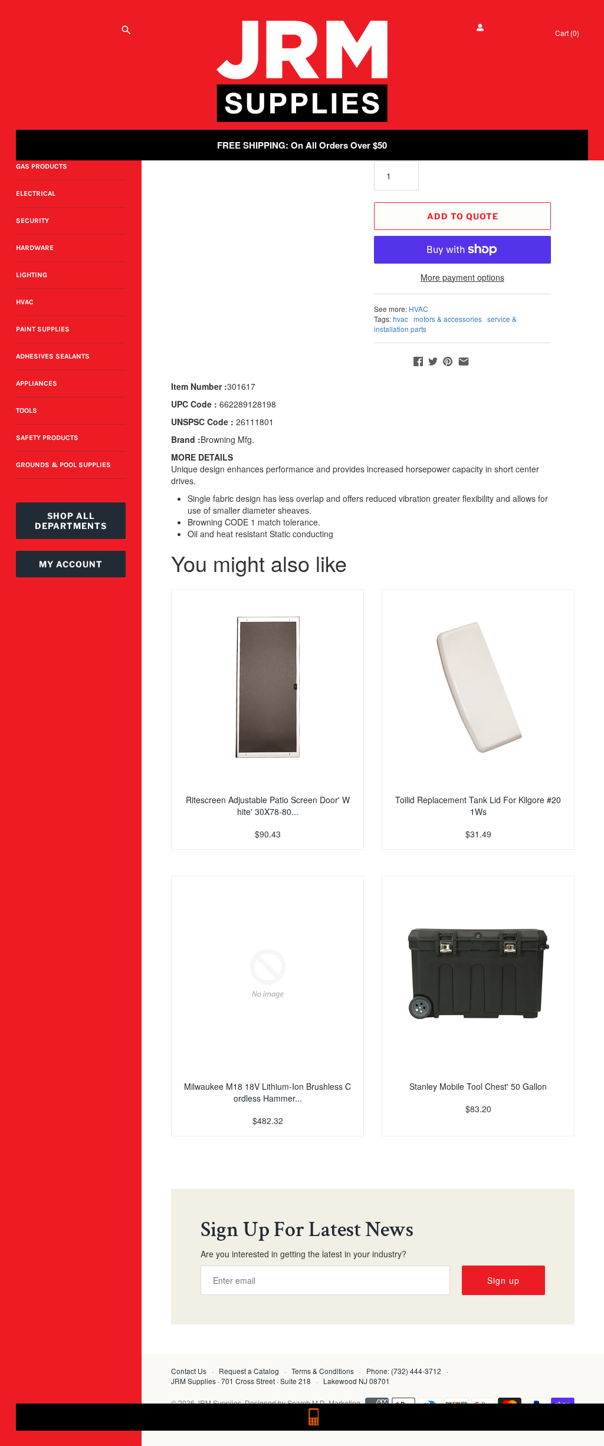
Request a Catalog (249, 1371)
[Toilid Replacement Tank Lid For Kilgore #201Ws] (478, 687)
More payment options (462, 277)
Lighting (31, 275)
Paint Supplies (43, 329)
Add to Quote (462, 216)
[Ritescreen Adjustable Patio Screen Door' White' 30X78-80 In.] (267, 687)
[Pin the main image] (447, 361)
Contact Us (188, 1371)
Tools (26, 410)
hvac (400, 319)
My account (71, 564)
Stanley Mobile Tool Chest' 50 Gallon (478, 1086)
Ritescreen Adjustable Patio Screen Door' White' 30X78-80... (268, 805)
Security (32, 220)
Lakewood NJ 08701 (356, 1381)
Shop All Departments (71, 521)
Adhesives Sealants (53, 356)
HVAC (25, 302)
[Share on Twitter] (433, 361)
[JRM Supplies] (301, 71)
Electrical (35, 193)
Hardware (35, 248)
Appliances (36, 383)
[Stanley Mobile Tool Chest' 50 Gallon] (478, 973)
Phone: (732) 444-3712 (403, 1371)
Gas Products (41, 166)
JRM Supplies (218, 1403)
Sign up (503, 1280)
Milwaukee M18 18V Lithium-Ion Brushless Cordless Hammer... (267, 1092)
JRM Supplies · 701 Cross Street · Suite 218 (241, 1381)
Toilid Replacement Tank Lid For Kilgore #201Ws (478, 805)
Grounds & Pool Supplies (63, 465)
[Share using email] (464, 361)
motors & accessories (447, 319)
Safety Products (47, 437)
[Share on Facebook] (418, 361)
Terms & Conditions (322, 1371)
